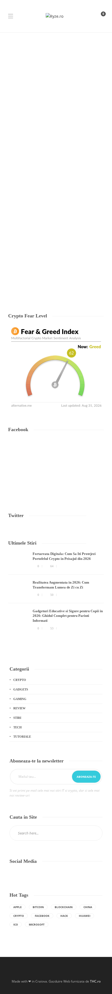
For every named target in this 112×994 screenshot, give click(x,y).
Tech (13, 224)
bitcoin (38, 907)
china (87, 907)
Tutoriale (32, 224)
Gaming (19, 699)
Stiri (17, 717)
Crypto (19, 679)
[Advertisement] (56, 91)
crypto (18, 916)
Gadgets (20, 689)
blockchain (64, 907)
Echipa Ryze (16, 276)
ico (15, 924)
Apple (17, 907)
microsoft (37, 924)
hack (64, 916)
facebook (42, 916)
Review (19, 708)
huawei (84, 916)
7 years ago (33, 276)
